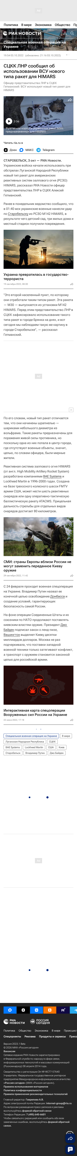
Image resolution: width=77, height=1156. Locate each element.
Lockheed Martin (34, 747)
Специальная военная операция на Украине (31, 736)
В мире (66, 736)
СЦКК (52, 741)
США (51, 747)
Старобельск (13, 753)
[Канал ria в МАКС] (10, 1010)
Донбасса (57, 596)
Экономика (41, 1030)
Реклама (30, 1036)
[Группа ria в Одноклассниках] (49, 1010)
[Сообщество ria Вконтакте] (36, 1010)
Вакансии (9, 1051)
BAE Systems (52, 476)
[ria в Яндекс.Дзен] (23, 1010)
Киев (61, 747)
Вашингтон (12, 635)
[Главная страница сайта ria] (21, 33)
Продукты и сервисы (52, 1036)
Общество (25, 1030)
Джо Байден (57, 753)
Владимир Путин (35, 753)
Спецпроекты (12, 1036)
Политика (9, 1030)
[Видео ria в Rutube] (63, 1010)
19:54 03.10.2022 (13, 55)
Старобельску (18, 214)
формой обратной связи (36, 1110)
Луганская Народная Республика (25, 741)
